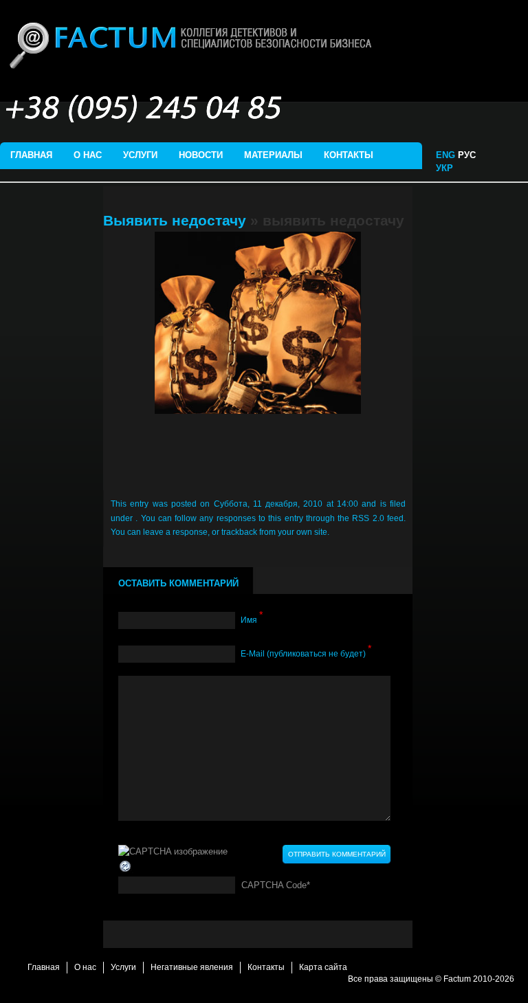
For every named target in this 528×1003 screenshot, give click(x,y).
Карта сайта (323, 967)
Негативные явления (192, 967)
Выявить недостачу (174, 220)
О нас (88, 155)
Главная (31, 155)
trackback (239, 532)
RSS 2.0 (368, 518)
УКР (446, 168)
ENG (445, 155)
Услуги (140, 155)
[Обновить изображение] (125, 866)
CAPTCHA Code (274, 885)
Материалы (273, 155)
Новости (201, 155)
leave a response (175, 532)
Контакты (348, 155)
